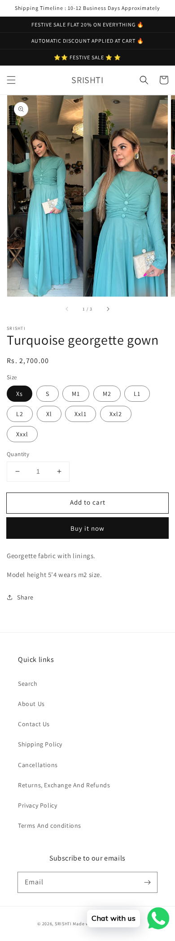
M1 (76, 394)
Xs (19, 394)
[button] (11, 80)
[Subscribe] (147, 882)
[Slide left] (67, 309)
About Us (31, 704)
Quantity (18, 454)
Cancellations (38, 765)
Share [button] (25, 597)
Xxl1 (80, 414)
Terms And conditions (49, 825)
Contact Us (34, 724)
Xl (49, 414)
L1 (137, 394)
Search (28, 683)
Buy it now (87, 528)
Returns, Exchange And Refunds (64, 785)
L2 (19, 414)
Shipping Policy (40, 744)
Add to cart (87, 502)
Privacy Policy (37, 805)
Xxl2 (115, 414)
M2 (107, 394)
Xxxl (22, 434)
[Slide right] (108, 309)
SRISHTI (63, 924)
